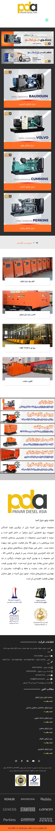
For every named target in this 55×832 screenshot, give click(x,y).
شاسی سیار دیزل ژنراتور (27, 314)
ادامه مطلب (47, 259)
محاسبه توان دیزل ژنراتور (43, 697)
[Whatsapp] (39, 761)
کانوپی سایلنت (27, 381)
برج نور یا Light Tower (27, 348)
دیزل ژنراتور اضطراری (45, 749)
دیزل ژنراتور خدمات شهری (43, 718)
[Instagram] (16, 761)
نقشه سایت (12, 828)
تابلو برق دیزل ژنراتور (27, 281)
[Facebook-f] (21, 761)
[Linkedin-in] (27, 761)
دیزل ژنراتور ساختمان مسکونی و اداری (39, 707)
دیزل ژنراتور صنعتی (45, 728)
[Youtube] (33, 761)
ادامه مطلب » (48, 701)
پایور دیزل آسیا (23, 828)
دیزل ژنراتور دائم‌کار (45, 738)
